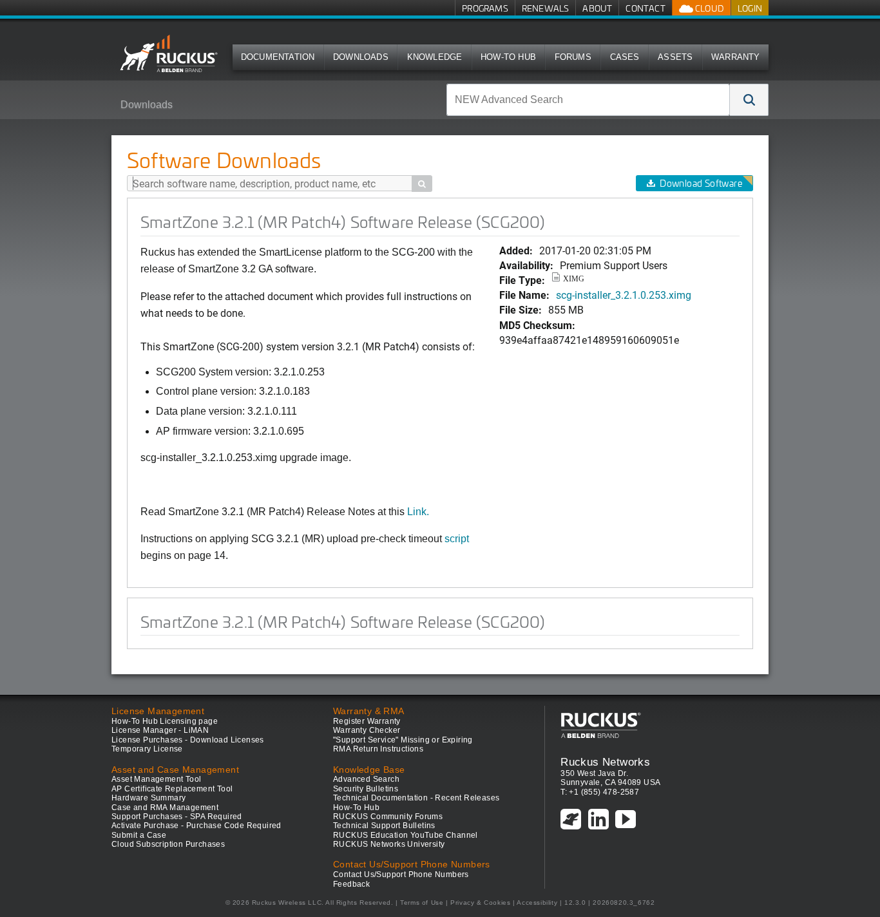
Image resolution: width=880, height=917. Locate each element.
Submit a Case (138, 835)
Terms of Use (421, 902)
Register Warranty (367, 721)
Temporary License (147, 748)
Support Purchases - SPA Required (176, 816)
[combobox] (588, 100)
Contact (645, 8)
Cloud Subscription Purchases (168, 844)
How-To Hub (508, 57)
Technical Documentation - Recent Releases (416, 797)
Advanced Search (366, 779)
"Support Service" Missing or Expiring (403, 739)
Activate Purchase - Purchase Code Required (196, 825)
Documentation (278, 57)
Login (750, 8)
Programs (485, 8)
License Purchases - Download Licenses (187, 739)
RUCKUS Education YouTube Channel (405, 835)
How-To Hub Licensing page (164, 721)
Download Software (701, 183)
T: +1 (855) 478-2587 (599, 792)
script (457, 538)
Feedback (351, 884)
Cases (625, 57)
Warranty (735, 57)
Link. (418, 511)
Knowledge (435, 57)
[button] (749, 100)
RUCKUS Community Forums (388, 816)
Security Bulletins (365, 788)
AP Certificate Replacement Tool (172, 788)
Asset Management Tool (156, 779)
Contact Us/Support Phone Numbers (401, 874)
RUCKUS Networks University (389, 844)
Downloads (360, 57)
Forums (573, 57)
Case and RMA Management (164, 807)
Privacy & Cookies (480, 902)
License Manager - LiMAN (160, 730)
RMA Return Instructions (378, 748)
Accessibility (537, 902)
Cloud (708, 8)
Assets (675, 57)
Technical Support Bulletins (384, 825)
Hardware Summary (148, 797)
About (597, 8)
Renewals (545, 8)
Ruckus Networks (605, 762)
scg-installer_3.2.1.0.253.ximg (623, 294)
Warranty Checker (366, 730)
